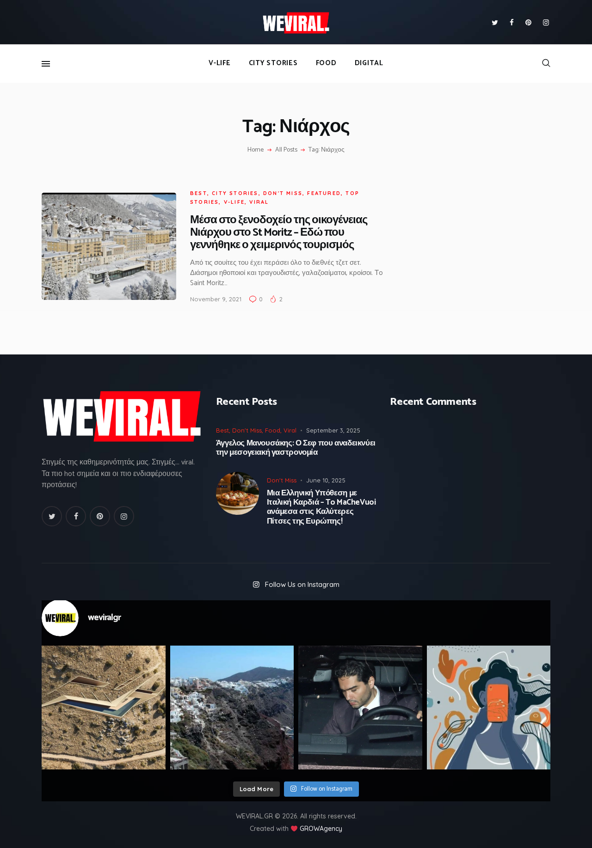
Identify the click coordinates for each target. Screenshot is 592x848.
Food (272, 430)
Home (255, 150)
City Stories (235, 193)
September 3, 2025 (333, 430)
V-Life (234, 202)
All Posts (286, 150)
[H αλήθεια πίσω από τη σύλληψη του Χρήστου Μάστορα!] (360, 707)
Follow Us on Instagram (302, 584)
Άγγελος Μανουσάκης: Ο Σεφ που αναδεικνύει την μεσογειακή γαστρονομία (296, 448)
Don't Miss (282, 193)
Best (198, 193)
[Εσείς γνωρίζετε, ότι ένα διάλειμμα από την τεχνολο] (489, 707)
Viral (259, 202)
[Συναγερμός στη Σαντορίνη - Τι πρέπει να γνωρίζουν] (232, 707)
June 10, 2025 (325, 480)
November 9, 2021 (215, 299)
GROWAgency (321, 828)
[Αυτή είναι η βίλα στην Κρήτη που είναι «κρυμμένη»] (104, 707)
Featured (324, 193)
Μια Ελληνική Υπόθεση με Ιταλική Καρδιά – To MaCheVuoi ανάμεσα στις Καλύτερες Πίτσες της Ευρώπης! (321, 507)
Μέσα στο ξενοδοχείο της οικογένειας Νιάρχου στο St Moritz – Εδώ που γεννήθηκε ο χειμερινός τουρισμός (278, 232)
